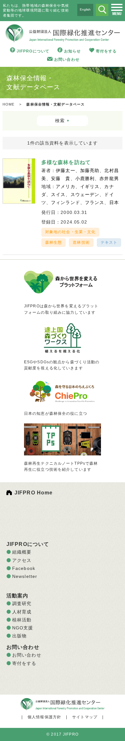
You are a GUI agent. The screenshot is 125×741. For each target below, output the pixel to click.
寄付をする (106, 51)
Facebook (23, 568)
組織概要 (21, 552)
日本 (114, 202)
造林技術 (81, 242)
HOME (8, 104)
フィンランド (65, 202)
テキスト (109, 242)
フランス (94, 202)
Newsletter (24, 576)
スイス (58, 194)
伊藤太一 (65, 170)
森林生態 (53, 242)
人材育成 (21, 611)
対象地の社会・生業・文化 (70, 232)
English (85, 9)
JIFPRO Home (33, 492)
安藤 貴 (60, 178)
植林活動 (21, 619)
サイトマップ (84, 717)
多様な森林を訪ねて (66, 162)
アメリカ (65, 186)
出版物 (19, 635)
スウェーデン (85, 194)
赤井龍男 (109, 178)
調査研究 (21, 603)
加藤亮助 (89, 170)
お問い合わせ (66, 59)
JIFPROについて (33, 51)
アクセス (21, 560)
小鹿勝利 (85, 178)
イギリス (89, 186)
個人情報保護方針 (44, 717)
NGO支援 (22, 627)
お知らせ (72, 51)
